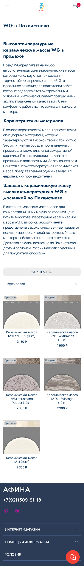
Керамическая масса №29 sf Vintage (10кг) (62, 399)
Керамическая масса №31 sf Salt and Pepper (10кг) (21, 399)
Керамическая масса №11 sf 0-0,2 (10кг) (21, 334)
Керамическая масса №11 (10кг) (21, 460)
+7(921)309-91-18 (22, 500)
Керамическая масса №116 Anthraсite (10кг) (62, 336)
